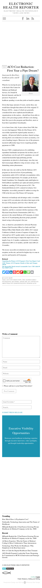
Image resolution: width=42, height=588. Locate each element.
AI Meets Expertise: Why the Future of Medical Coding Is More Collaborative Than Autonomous (19, 542)
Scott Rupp (8, 278)
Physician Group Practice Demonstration (20, 282)
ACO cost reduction (13, 280)
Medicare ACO (25, 282)
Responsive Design (9, 582)
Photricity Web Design (33, 582)
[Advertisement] (21, 44)
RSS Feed (32, 18)
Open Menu (4, 18)
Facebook (23, 18)
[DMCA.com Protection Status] (8, 569)
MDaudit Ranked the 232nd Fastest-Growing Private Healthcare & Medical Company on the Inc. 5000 (20, 528)
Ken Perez (15, 282)
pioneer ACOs (31, 283)
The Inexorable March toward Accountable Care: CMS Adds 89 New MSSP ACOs (21, 267)
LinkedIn (28, 18)
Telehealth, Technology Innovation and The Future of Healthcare (20, 523)
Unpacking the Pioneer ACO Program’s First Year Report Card (21, 261)
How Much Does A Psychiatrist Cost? (15, 519)
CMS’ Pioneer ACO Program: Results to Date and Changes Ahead (19, 263)
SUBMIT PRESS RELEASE (12, 412)
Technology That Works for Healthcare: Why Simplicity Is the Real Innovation (18, 547)
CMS (23, 280)
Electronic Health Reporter (21, 5)
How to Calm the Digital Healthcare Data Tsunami (19, 550)
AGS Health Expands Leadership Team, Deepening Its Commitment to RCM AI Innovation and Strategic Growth (20, 555)
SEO (20, 582)
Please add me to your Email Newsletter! (17, 386)
